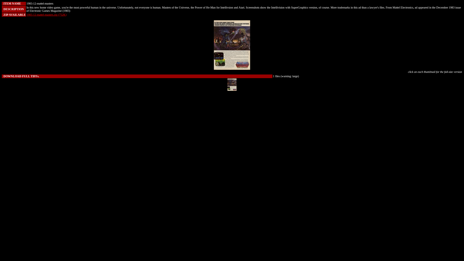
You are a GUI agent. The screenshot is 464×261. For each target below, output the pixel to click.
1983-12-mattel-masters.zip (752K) (46, 14)
